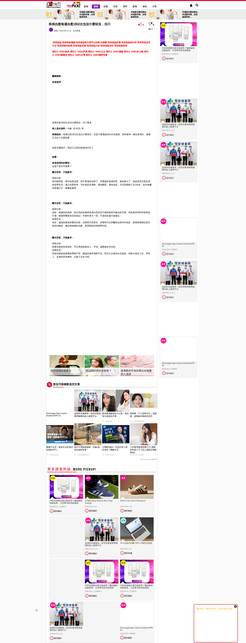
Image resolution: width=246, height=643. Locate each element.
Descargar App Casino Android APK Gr (56, 414)
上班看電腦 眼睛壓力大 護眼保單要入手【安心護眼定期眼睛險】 (143, 450)
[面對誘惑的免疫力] (66, 366)
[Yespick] (74, 7)
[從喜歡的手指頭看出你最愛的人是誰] (137, 366)
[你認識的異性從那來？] (101, 366)
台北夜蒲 (76, 31)
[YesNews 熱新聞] (53, 8)
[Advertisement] (101, 65)
